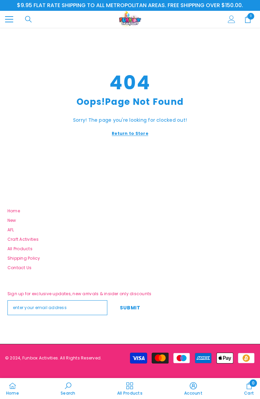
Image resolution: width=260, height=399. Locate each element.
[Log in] (231, 19)
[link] (68, 388)
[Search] (28, 19)
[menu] (9, 19)
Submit (130, 307)
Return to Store (130, 133)
